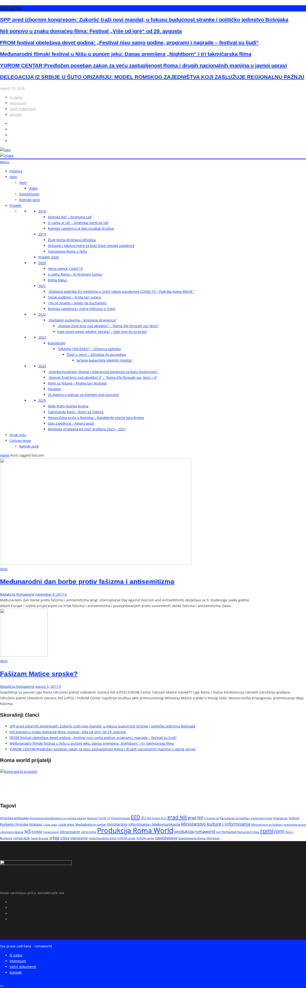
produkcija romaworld (194, 831)
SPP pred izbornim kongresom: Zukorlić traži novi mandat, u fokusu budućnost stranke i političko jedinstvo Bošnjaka (144, 20)
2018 (42, 211)
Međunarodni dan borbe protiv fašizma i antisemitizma (87, 581)
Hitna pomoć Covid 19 (65, 268)
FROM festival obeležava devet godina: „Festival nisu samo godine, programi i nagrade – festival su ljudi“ (129, 43)
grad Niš (177, 817)
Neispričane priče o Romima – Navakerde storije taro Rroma (96, 417)
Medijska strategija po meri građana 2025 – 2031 (87, 429)
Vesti (13, 177)
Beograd (92, 818)
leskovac (36, 824)
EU (143, 817)
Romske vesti (29, 200)
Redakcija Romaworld (17, 594)
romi (266, 831)
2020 (42, 263)
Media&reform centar (90, 824)
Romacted (229, 832)
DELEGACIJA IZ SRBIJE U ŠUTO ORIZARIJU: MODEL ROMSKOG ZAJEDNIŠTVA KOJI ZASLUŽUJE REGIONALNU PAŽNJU (152, 77)
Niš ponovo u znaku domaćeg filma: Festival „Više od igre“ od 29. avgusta (91, 31)
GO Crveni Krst (156, 818)
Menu (4, 162)
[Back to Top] (2, 986)
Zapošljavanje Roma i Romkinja (198, 838)
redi (218, 832)
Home (4, 455)
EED (135, 817)
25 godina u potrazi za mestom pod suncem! (83, 394)
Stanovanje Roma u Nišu (67, 251)
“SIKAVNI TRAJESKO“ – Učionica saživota (89, 349)
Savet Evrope (39, 838)
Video (33, 188)
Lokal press (50, 824)
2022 (42, 314)
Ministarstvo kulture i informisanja (215, 824)
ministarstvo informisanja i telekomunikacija (143, 824)
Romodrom (57, 343)
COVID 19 (104, 818)
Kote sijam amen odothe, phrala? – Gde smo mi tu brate (102, 331)
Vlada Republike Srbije (102, 838)
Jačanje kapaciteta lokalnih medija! (104, 360)
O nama (16, 97)
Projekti (16, 205)
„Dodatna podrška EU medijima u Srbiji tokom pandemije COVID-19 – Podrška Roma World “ (121, 291)
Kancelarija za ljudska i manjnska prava (246, 818)
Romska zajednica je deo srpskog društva (81, 228)
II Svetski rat (211, 818)
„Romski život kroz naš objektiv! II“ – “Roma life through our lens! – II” (102, 377)
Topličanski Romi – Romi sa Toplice (76, 412)
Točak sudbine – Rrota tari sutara (74, 297)
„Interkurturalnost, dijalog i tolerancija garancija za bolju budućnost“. (103, 371)
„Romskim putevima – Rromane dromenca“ (82, 320)
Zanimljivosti (29, 194)
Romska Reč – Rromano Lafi (70, 217)
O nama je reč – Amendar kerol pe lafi (78, 222)
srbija (54, 837)
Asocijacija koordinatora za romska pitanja (58, 818)
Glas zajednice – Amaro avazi (71, 423)
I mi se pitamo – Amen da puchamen (77, 303)
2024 (42, 366)
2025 (42, 400)
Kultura (294, 818)
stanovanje (79, 838)
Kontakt (16, 114)
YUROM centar (126, 838)
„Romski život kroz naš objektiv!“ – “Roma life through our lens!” (107, 326)
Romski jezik (29, 446)
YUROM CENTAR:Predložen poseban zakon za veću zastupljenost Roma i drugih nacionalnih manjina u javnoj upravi (143, 66)
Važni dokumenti (23, 109)
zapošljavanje (166, 837)
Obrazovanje (51, 832)
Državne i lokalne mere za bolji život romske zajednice (91, 245)
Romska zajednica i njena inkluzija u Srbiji (81, 308)
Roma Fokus (57, 280)
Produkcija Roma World (135, 830)
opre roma (88, 832)
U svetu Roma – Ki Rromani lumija (75, 274)
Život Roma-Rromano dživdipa (72, 240)
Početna (16, 171)
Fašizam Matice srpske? (39, 674)
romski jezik (21, 838)
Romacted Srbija (248, 832)
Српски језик (20, 440)
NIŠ (27, 831)
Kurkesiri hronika (14, 824)
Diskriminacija (120, 818)
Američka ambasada (14, 818)
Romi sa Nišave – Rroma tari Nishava (77, 383)
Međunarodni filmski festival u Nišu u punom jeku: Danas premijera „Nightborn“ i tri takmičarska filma (125, 54)
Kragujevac (280, 818)
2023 (42, 337)
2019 (42, 234)
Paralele (54, 389)
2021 (42, 285)
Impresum (18, 103)
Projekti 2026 (48, 257)
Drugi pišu (18, 435)
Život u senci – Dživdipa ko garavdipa (96, 354)
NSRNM (37, 832)
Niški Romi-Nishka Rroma (68, 406)
